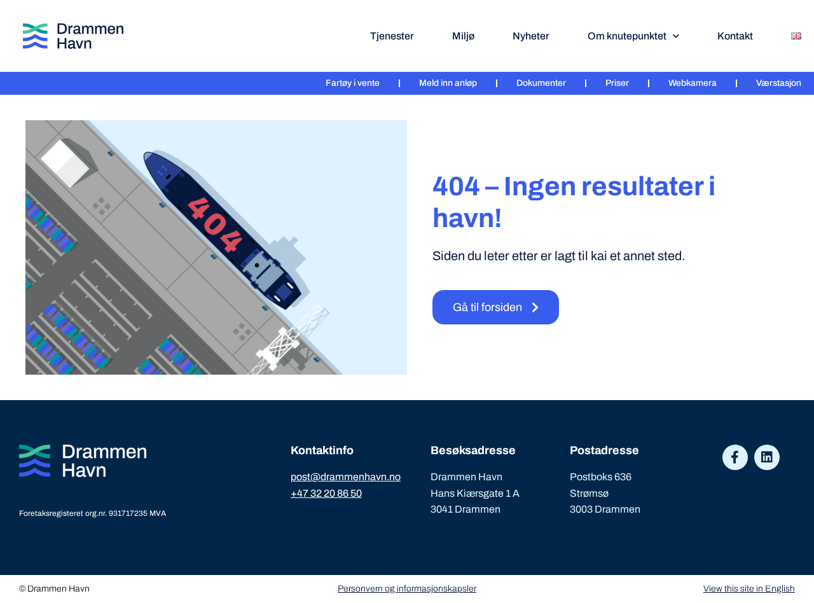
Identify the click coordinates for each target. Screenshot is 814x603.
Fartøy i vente (353, 83)
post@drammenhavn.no (346, 476)
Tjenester (392, 36)
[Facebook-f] (735, 457)
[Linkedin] (767, 457)
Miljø (463, 36)
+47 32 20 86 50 (326, 493)
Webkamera (692, 83)
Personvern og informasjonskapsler (407, 588)
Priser (617, 83)
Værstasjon (778, 83)
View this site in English (749, 588)
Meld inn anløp (448, 83)
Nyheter (531, 36)
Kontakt (735, 36)
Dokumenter (541, 83)
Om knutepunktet (627, 36)
